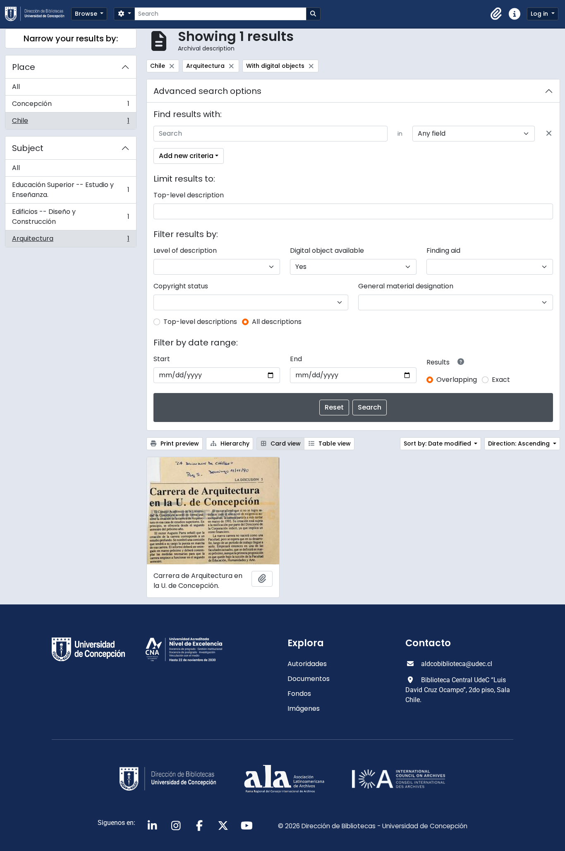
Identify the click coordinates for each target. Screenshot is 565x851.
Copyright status (180, 286)
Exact (501, 379)
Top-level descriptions (200, 321)
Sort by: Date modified (438, 443)
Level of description (185, 250)
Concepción (70, 106)
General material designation (405, 286)
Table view (334, 443)
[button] (496, 14)
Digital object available (327, 250)
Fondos (299, 693)
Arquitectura (70, 240)
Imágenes (303, 708)
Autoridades (307, 664)
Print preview (179, 443)
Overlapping (456, 379)
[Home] (38, 13)
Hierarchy (234, 443)
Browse (87, 14)
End (296, 359)
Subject (27, 148)
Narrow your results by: (71, 38)
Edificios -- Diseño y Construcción (70, 216)
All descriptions (277, 321)
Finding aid (443, 250)
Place (23, 67)
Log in (540, 14)
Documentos (308, 678)
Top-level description (188, 195)
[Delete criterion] (549, 134)
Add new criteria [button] (186, 156)
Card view (285, 443)
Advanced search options (207, 91)
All (16, 86)
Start (161, 359)
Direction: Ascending (519, 443)
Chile (70, 122)
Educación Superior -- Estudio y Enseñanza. (70, 189)
